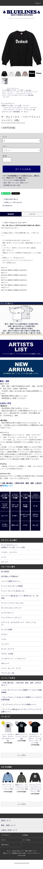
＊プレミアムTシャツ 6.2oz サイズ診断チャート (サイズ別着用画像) (21, 698)
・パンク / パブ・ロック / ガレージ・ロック (26, 91)
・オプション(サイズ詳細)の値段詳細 (13, 180)
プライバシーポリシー (33, 853)
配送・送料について (30, 851)
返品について (6, 853)
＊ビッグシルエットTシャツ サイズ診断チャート (18, 704)
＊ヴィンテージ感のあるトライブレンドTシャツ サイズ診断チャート (21, 710)
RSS (20, 855)
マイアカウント (5, 835)
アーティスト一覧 (12, 95)
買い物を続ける (7, 205)
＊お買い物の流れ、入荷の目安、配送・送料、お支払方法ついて (21, 684)
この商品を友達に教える (10, 199)
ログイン (3, 840)
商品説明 (11, 214)
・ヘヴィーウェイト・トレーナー (23, 93)
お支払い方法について (18, 851)
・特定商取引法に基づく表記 (11, 185)
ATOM (23, 855)
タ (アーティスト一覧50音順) (25, 95)
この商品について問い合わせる (12, 202)
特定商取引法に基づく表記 (19, 853)
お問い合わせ (5, 844)
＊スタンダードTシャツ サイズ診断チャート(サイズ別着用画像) (21, 691)
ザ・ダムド (6, 97)
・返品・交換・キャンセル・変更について (15, 183)
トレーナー (10, 91)
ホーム (4, 90)
